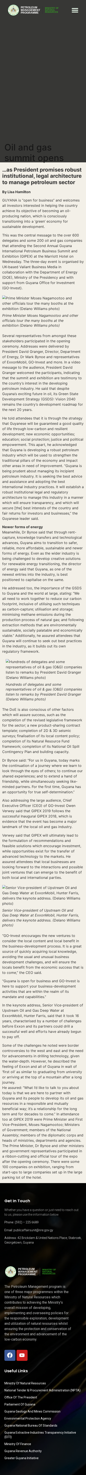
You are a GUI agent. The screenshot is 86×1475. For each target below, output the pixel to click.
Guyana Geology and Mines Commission (32, 1411)
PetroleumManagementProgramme (30, 10)
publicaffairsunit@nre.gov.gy (33, 1230)
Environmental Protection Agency (27, 1418)
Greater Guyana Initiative (21, 1458)
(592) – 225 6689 (27, 1222)
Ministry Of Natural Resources (25, 1383)
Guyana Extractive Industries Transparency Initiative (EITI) (40, 1435)
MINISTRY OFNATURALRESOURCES (52, 10)
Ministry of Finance (17, 1444)
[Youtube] (22, 1355)
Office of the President (20, 1397)
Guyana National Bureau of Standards (30, 1425)
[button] (75, 10)
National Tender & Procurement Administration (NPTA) (42, 1390)
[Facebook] (9, 1355)
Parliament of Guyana (19, 1404)
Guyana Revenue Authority (23, 1451)
